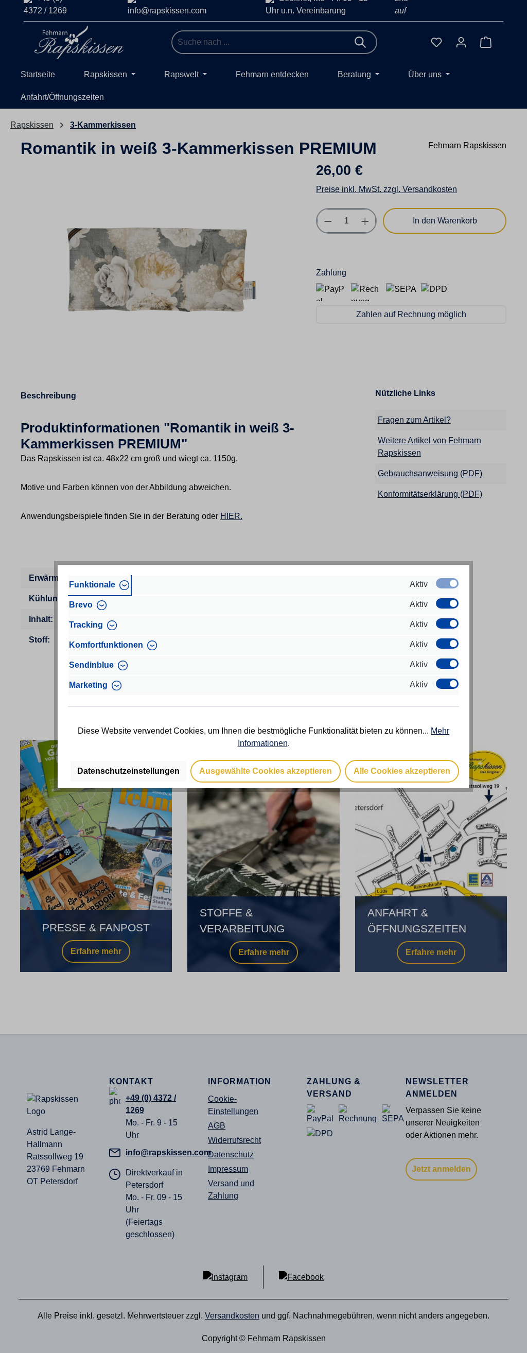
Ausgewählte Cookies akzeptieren (265, 771)
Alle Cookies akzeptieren (402, 771)
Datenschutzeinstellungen (128, 771)
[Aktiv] (447, 583)
